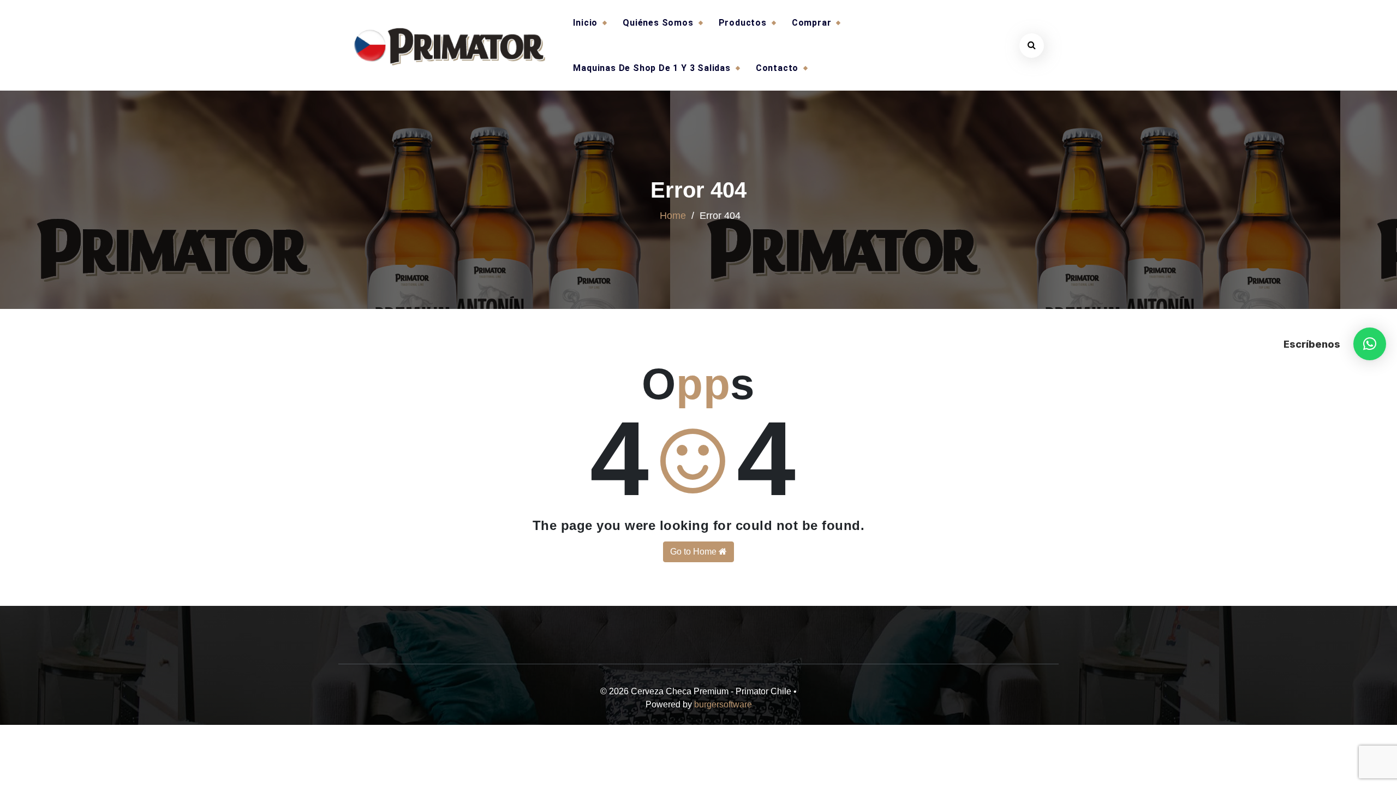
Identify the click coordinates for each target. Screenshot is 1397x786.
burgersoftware (723, 704)
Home (673, 215)
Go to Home (694, 551)
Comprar (812, 22)
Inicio (585, 22)
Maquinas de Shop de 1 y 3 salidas (651, 68)
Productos (743, 22)
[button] (1369, 343)
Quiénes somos (658, 22)
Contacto (777, 68)
